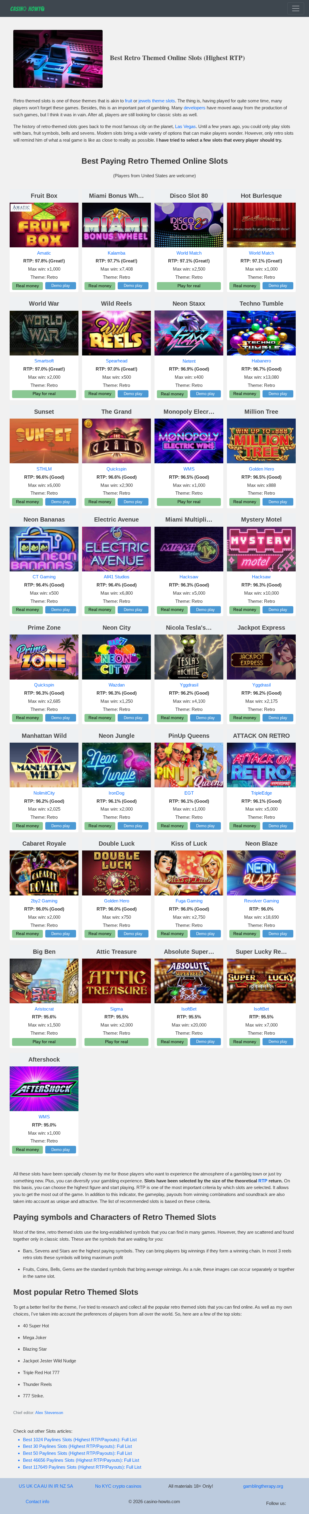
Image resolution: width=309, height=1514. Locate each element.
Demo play (60, 285)
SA (70, 1486)
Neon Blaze (261, 843)
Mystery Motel (261, 519)
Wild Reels (116, 303)
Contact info (37, 1501)
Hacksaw (189, 576)
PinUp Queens (188, 735)
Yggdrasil (189, 684)
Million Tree (261, 411)
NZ (63, 1486)
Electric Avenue (116, 519)
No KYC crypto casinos (118, 1486)
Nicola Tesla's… (189, 627)
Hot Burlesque (261, 195)
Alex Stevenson (49, 1412)
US (22, 1486)
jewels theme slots (157, 100)
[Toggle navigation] (295, 8)
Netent (189, 361)
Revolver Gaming (261, 900)
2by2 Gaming (44, 900)
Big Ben (44, 951)
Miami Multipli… (188, 519)
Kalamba (116, 253)
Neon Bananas (44, 519)
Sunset (44, 411)
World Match (189, 253)
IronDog (116, 793)
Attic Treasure (116, 951)
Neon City (117, 627)
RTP (262, 1180)
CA (37, 1486)
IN (50, 1486)
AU (44, 1486)
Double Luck (117, 843)
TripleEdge (261, 793)
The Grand (116, 411)
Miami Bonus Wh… (116, 195)
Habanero (261, 360)
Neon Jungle (117, 735)
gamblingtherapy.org (263, 1486)
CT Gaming (44, 576)
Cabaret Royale (44, 843)
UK (29, 1486)
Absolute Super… (189, 951)
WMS (189, 468)
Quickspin (116, 468)
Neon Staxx (189, 303)
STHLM (44, 468)
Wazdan (117, 684)
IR (56, 1486)
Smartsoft (44, 360)
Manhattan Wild (44, 735)
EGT (189, 793)
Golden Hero (261, 468)
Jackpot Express (261, 627)
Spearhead (116, 360)
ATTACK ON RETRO (261, 735)
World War (44, 303)
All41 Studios (116, 576)
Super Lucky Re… (261, 951)
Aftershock (44, 1059)
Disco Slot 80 (189, 195)
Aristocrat (44, 1008)
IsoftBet (188, 1008)
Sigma (116, 1008)
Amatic (44, 253)
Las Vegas (185, 126)
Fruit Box (44, 195)
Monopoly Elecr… (189, 411)
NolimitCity (44, 793)
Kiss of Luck (189, 843)
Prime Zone (44, 627)
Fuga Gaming (189, 900)
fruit (128, 100)
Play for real (188, 286)
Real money (27, 286)
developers (194, 107)
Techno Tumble (261, 303)
